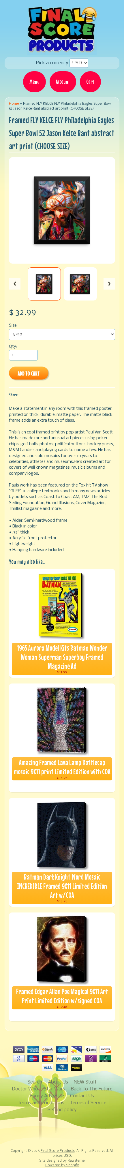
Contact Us (82, 1096)
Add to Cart (29, 373)
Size (13, 326)
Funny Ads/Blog (47, 1096)
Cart (90, 81)
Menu (34, 81)
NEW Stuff (85, 1082)
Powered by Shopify (62, 1165)
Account (63, 81)
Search (34, 1082)
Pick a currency (52, 63)
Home (14, 104)
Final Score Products (58, 1151)
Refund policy (62, 1110)
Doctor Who (25, 1089)
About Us (58, 1082)
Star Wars (54, 1089)
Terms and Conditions (41, 1103)
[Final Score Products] (62, 50)
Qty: (13, 347)
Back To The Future (91, 1089)
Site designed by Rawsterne (62, 1161)
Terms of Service (88, 1103)
